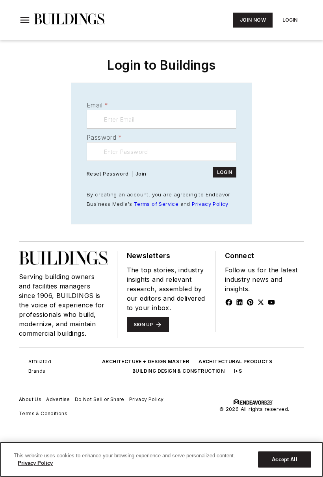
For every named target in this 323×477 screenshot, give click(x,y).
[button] (25, 20)
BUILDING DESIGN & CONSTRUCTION (178, 371)
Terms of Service (156, 204)
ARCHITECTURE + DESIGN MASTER (145, 361)
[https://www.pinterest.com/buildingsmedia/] (250, 302)
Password (104, 137)
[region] (161, 459)
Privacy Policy (210, 204)
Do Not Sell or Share (99, 399)
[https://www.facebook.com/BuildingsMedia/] (229, 302)
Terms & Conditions (43, 413)
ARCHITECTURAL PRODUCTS (235, 361)
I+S (238, 371)
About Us (30, 399)
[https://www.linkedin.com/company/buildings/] (239, 302)
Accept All (284, 459)
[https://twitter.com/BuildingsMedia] (261, 302)
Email (97, 105)
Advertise (58, 399)
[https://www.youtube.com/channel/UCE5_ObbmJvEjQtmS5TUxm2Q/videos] (271, 302)
